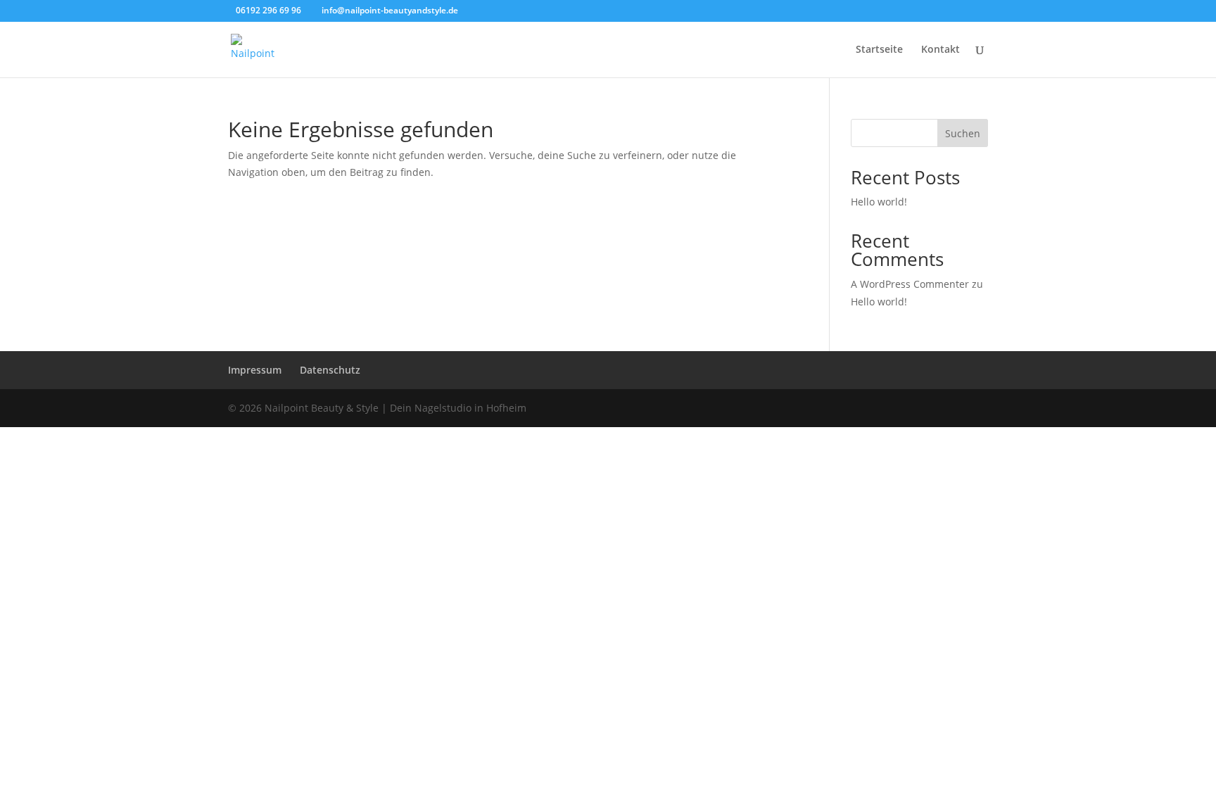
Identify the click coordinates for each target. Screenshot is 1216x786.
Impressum (254, 369)
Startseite (879, 50)
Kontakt (940, 50)
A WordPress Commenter (910, 284)
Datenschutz (330, 369)
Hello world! (879, 201)
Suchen (962, 133)
